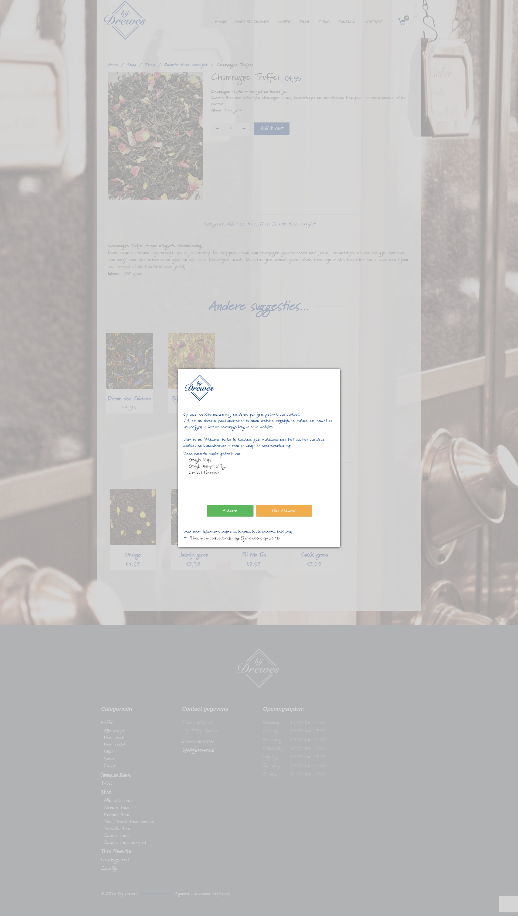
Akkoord (230, 510)
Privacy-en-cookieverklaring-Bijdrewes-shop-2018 (234, 538)
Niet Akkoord (283, 510)
